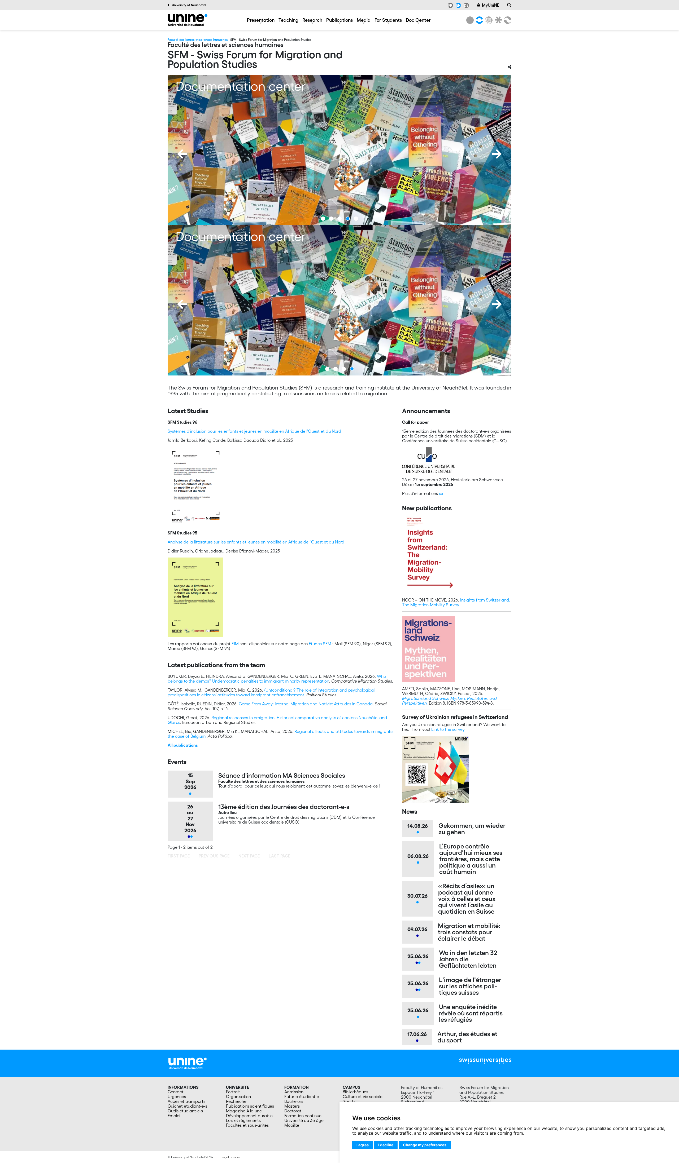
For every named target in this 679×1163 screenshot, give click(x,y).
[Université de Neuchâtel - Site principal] (187, 1062)
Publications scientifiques (250, 1106)
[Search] (509, 5)
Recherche (236, 1101)
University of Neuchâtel (189, 5)
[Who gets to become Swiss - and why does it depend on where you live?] (349, 300)
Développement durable (249, 1115)
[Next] (497, 154)
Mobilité (291, 1125)
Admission (293, 1091)
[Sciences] (488, 20)
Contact (176, 1091)
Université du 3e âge (304, 1120)
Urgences (177, 1096)
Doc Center (418, 20)
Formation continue (302, 1115)
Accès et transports (186, 1101)
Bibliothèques (355, 1091)
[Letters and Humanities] (478, 20)
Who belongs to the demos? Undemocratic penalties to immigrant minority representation (277, 678)
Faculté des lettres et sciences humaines (198, 39)
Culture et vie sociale (362, 1096)
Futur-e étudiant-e (301, 1096)
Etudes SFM (320, 643)
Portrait (233, 1091)
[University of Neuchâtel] (470, 20)
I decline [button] (385, 1145)
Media (364, 20)
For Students (388, 20)
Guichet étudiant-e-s (187, 1106)
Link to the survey (448, 729)
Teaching (288, 20)
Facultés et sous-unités (247, 1125)
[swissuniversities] (485, 1061)
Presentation (261, 20)
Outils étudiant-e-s (185, 1110)
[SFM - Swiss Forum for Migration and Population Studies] (187, 20)
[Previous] (182, 154)
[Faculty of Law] (497, 20)
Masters (292, 1106)
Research (312, 20)
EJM (235, 643)
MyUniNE (490, 5)
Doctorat (292, 1110)
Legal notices (230, 1157)
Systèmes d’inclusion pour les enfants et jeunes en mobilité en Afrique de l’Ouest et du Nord (254, 431)
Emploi (174, 1115)
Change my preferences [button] (424, 1145)
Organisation (238, 1096)
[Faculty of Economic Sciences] (507, 20)
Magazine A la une (244, 1110)
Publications (339, 20)
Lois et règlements (243, 1120)
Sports (349, 1101)
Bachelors (293, 1101)
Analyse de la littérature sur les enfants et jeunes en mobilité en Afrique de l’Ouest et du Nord (256, 542)
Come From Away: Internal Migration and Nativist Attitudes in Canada (306, 703)
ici (441, 493)
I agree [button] (362, 1145)
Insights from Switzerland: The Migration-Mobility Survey (456, 602)
